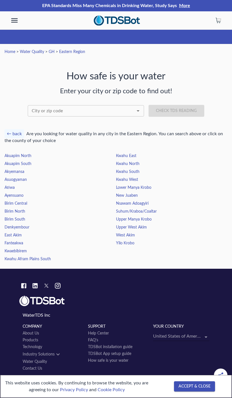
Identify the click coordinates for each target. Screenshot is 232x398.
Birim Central (16, 204)
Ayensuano (14, 196)
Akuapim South (18, 164)
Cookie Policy (111, 390)
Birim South (15, 219)
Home (10, 52)
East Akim (13, 235)
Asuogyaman (16, 180)
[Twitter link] (46, 286)
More (184, 5)
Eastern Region (72, 52)
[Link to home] (116, 301)
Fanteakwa (14, 243)
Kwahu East (126, 156)
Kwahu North (127, 164)
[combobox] (86, 111)
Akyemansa (14, 172)
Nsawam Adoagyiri (132, 204)
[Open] (138, 111)
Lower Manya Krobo (133, 188)
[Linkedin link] (35, 286)
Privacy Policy (74, 390)
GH (52, 52)
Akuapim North (18, 156)
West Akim (125, 235)
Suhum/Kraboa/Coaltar (136, 211)
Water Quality (32, 52)
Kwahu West (127, 180)
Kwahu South (127, 172)
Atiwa (10, 188)
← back (14, 134)
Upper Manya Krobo (134, 219)
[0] (218, 20)
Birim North (15, 211)
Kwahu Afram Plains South (28, 259)
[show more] (14, 20)
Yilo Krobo (125, 243)
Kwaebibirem (16, 251)
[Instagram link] (57, 286)
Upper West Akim (131, 227)
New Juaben (127, 196)
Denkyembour (17, 227)
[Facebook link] (23, 286)
